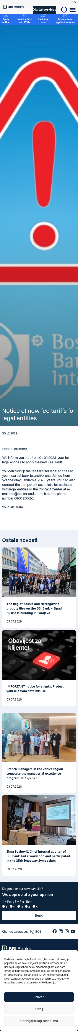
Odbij (39, 1009)
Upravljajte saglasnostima (39, 1021)
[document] (39, 515)
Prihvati (39, 997)
